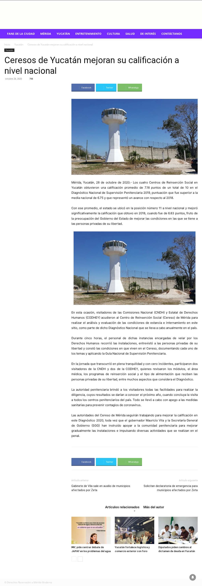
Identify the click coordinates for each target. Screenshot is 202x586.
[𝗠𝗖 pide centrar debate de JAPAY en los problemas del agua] (91, 530)
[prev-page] (73, 559)
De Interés (148, 34)
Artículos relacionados (122, 507)
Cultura (113, 34)
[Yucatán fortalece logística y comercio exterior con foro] (134, 530)
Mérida (45, 34)
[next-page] (80, 559)
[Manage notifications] (193, 577)
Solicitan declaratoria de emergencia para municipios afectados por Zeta (171, 488)
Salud (130, 34)
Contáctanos (171, 34)
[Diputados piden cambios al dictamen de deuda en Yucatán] (178, 530)
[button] (193, 34)
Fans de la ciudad (21, 34)
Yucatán (63, 34)
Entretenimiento (88, 34)
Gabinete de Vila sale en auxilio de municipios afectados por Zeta (100, 488)
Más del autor (153, 507)
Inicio (7, 44)
